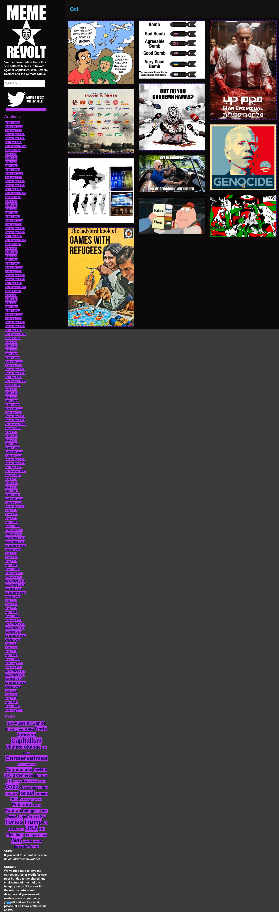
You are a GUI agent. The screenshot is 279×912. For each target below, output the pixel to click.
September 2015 (15, 545)
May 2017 (11, 487)
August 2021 (13, 291)
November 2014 (15, 584)
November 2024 (15, 138)
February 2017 (14, 498)
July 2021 (11, 295)
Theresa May (36, 816)
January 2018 (13, 455)
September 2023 (15, 193)
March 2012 (12, 706)
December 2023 (15, 181)
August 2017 (13, 475)
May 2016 (11, 518)
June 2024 (11, 158)
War (16, 840)
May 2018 (11, 440)
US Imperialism (36, 835)
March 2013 (12, 659)
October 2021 (13, 283)
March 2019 (12, 404)
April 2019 (11, 400)
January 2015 (13, 577)
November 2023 (15, 185)
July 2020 (11, 342)
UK (45, 823)
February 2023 (14, 220)
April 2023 (11, 212)
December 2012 (15, 671)
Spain (21, 816)
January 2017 (13, 502)
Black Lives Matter (20, 729)
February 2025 (14, 126)
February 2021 (14, 314)
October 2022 (13, 236)
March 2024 (12, 169)
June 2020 (11, 346)
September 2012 (15, 682)
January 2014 (13, 620)
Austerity (23, 723)
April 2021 (11, 306)
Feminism (30, 781)
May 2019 (11, 396)
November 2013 (15, 628)
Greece (25, 787)
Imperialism (39, 787)
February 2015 (14, 573)
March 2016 (12, 526)
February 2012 (14, 710)
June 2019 (11, 393)
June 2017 (11, 483)
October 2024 (13, 142)
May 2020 (11, 349)
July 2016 (11, 510)
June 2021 (11, 299)
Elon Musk (41, 775)
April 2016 (11, 522)
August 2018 (13, 428)
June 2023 (11, 205)
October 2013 (13, 631)
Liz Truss (42, 794)
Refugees (31, 811)
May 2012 (11, 698)
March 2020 (12, 357)
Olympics (36, 799)
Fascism (17, 781)
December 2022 (15, 228)
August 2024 (13, 150)
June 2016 (11, 514)
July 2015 (11, 553)
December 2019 (15, 369)
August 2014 (13, 596)
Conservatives (26, 758)
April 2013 (11, 655)
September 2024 (15, 146)
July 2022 (11, 248)
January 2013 (13, 667)
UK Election (16, 829)
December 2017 (15, 459)
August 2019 (13, 385)
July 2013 (11, 643)
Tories (14, 821)
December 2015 (15, 537)
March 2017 (12, 494)
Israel (27, 793)
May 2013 (11, 651)
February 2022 (14, 267)
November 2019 (15, 373)
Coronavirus (26, 764)
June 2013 (11, 647)
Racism (13, 810)
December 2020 (15, 322)
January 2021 (13, 318)
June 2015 (11, 557)
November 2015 (15, 541)
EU (9, 781)
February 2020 (14, 361)
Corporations (19, 769)
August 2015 (13, 549)
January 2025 (13, 130)
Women (33, 846)
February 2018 (14, 451)
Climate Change (23, 746)
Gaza (12, 786)
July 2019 (11, 389)
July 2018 (11, 432)
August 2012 (13, 686)
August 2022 (13, 244)
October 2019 (13, 377)
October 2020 (13, 330)
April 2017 (11, 490)
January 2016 (13, 534)
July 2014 (11, 600)
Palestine (22, 804)
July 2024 (11, 154)
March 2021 (12, 310)
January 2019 (13, 412)
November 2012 (15, 675)
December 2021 (15, 275)
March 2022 (12, 263)
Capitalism (26, 740)
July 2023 (11, 201)
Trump (33, 821)
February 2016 (14, 530)
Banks (38, 723)
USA (31, 828)
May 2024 (11, 161)
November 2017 (15, 463)
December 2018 (15, 416)
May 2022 (11, 255)
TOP (9, 903)
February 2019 (14, 408)
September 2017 (15, 471)
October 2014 (13, 588)
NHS (14, 799)
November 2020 (15, 326)
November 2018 (15, 420)
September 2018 (15, 424)
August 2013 (13, 639)
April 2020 (11, 353)
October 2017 (13, 467)
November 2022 (15, 232)
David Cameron (18, 775)
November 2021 (15, 279)
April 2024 (11, 165)
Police (37, 805)
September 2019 (15, 381)
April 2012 (11, 702)
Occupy (25, 799)
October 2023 (13, 189)
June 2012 (11, 694)
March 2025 (12, 122)
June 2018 (11, 436)
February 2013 (14, 663)
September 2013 (15, 635)
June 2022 (11, 252)
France (42, 781)
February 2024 (14, 173)
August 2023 (13, 197)
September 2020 (15, 334)
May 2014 (11, 608)
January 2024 (13, 177)
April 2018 (11, 443)
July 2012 (11, 690)
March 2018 (12, 447)
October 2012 (13, 678)
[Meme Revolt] (26, 32)
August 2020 (13, 338)
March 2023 (12, 216)
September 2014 (15, 592)
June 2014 (11, 604)
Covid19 (40, 770)
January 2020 (13, 365)
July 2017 (11, 479)
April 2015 (11, 565)
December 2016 (15, 506)
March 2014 (12, 616)
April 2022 (11, 259)
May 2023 (11, 208)
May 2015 (11, 561)
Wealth (27, 841)
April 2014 (11, 612)
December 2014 (15, 581)
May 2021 (11, 302)
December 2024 (15, 134)
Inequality (11, 794)
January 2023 (13, 224)
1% (10, 723)
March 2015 (12, 569)
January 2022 (13, 271)
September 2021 (15, 287)
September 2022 (15, 240)
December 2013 (15, 624)
